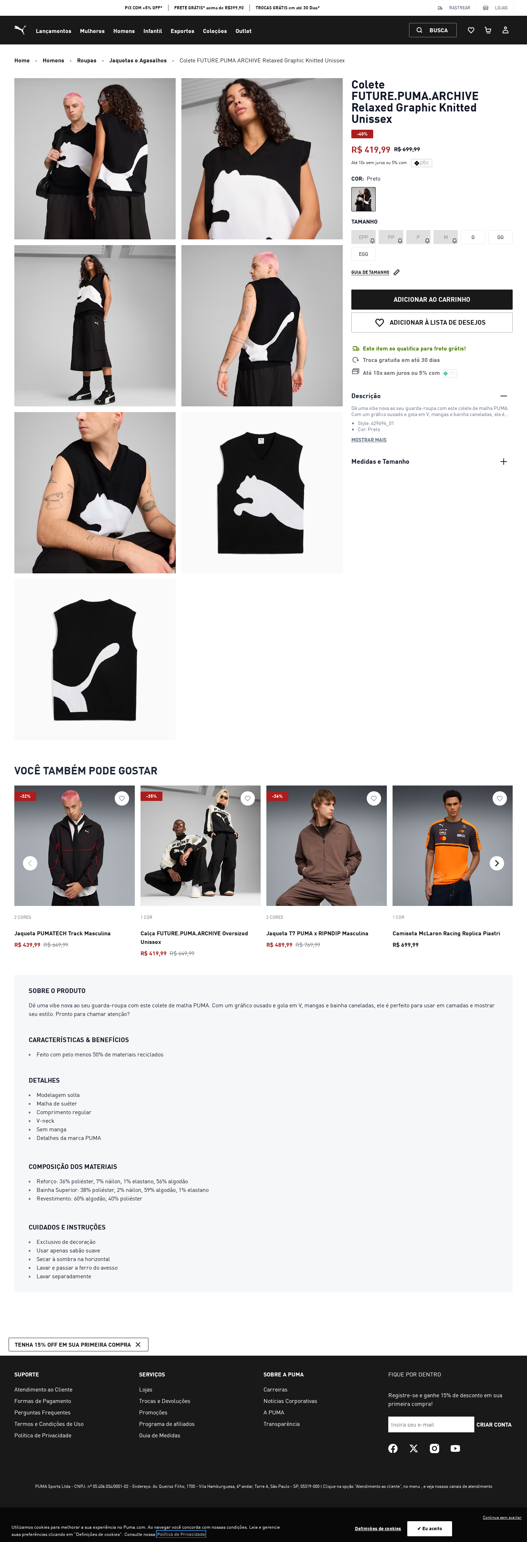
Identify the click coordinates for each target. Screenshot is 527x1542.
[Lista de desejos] (471, 30)
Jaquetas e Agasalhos (138, 60)
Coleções (215, 30)
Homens (124, 30)
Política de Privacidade (181, 1534)
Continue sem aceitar (502, 1517)
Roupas (86, 60)
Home (22, 60)
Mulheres (92, 30)
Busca (438, 30)
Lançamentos (53, 30)
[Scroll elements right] (497, 863)
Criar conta (494, 1424)
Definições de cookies (378, 1528)
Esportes (182, 30)
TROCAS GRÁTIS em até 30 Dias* (288, 7)
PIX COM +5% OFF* (143, 7)
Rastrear (459, 7)
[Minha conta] (505, 30)
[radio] (363, 199)
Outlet (244, 30)
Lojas (501, 7)
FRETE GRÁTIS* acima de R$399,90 (209, 7)
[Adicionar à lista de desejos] (122, 798)
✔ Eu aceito (429, 1528)
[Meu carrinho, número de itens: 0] (488, 30)
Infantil (152, 30)
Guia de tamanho (370, 272)
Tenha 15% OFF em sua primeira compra (73, 1344)
